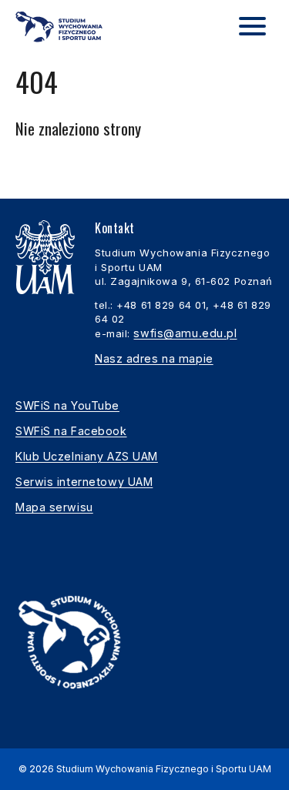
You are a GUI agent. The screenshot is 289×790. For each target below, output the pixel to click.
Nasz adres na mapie (154, 358)
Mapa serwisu (54, 507)
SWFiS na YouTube (67, 405)
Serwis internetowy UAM (84, 481)
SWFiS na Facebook (71, 430)
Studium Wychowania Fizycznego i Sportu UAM (163, 769)
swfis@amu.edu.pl (185, 333)
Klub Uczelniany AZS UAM (86, 456)
